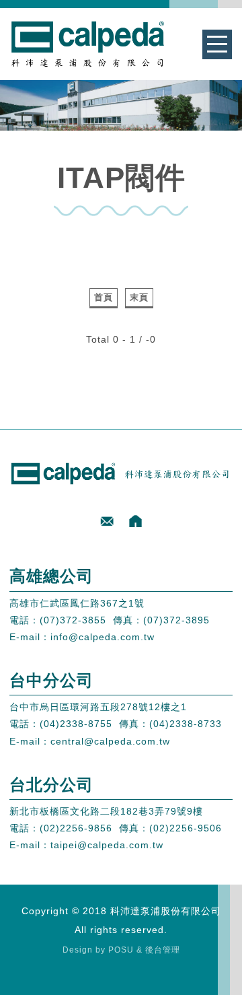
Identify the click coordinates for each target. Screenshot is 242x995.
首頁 (103, 297)
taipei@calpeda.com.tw (106, 844)
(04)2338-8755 (76, 723)
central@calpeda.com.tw (110, 741)
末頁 (139, 297)
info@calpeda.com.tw (102, 636)
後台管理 (162, 950)
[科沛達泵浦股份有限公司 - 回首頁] (87, 44)
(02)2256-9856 (76, 828)
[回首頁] (135, 521)
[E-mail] (107, 521)
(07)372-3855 (73, 620)
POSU (121, 950)
